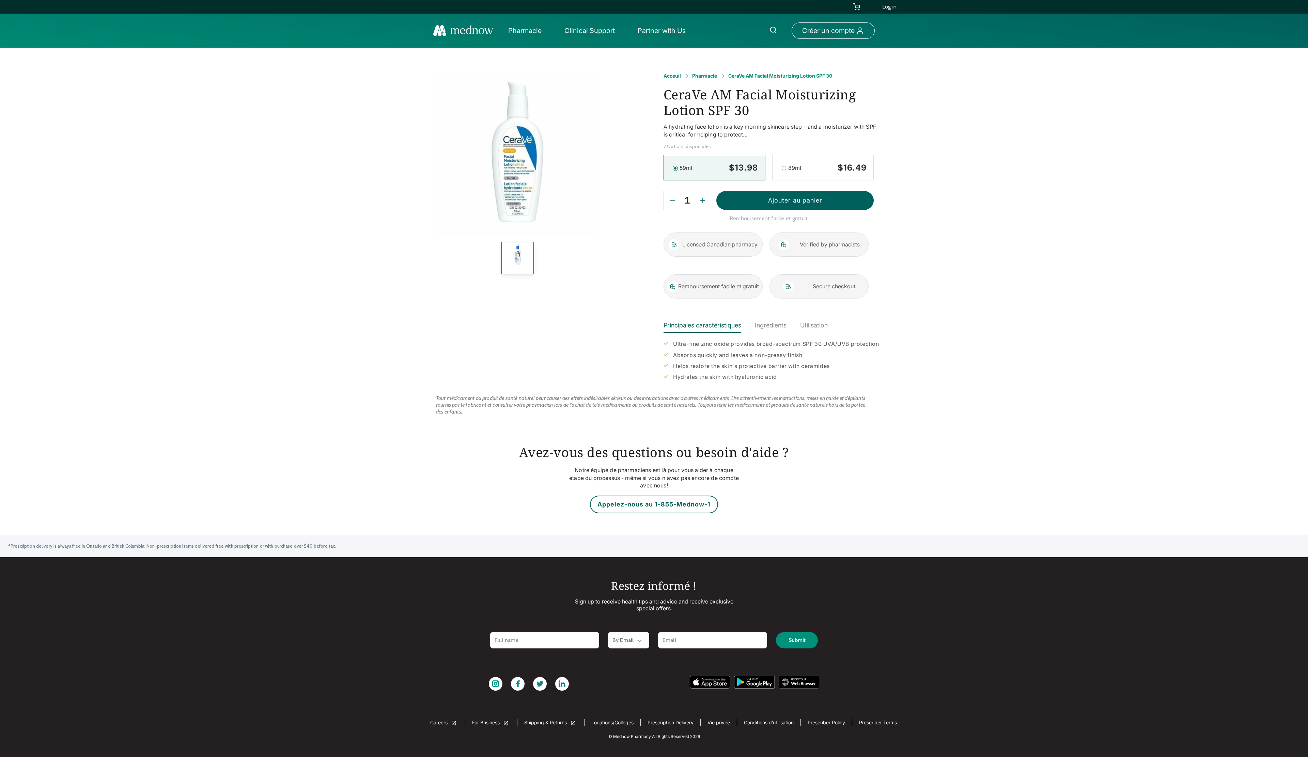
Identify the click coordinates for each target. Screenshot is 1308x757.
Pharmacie (704, 76)
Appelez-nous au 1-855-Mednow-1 (654, 504)
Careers (439, 722)
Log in (889, 6)
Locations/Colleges (612, 722)
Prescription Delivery (671, 722)
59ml (686, 167)
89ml (794, 167)
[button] (527, 30)
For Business (486, 722)
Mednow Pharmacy (632, 736)
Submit (797, 640)
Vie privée (718, 722)
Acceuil (672, 76)
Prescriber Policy (826, 722)
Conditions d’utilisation (769, 722)
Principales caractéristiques (702, 325)
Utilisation (814, 325)
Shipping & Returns (546, 722)
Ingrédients (771, 325)
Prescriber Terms (878, 722)
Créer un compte (828, 31)
